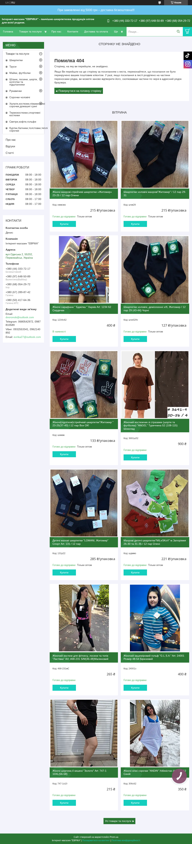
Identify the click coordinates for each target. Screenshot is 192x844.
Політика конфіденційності (126, 840)
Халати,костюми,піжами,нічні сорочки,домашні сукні (26, 105)
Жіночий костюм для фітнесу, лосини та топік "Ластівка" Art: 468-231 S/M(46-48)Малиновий (80, 657)
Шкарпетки (16, 60)
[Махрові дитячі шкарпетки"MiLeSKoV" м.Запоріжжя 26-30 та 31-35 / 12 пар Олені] (155, 503)
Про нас (56, 31)
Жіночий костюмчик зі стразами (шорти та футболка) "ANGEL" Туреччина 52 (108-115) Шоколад (151, 425)
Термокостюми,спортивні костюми (24, 114)
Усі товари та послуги (118, 820)
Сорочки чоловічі (19, 97)
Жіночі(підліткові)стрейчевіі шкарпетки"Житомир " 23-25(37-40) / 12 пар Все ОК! (82, 424)
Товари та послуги (30, 31)
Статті (10, 152)
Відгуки (10, 146)
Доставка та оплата (96, 31)
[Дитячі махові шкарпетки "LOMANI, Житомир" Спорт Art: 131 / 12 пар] (84, 503)
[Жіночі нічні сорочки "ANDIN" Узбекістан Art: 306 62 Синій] (155, 733)
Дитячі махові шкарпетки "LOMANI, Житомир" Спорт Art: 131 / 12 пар (80, 542)
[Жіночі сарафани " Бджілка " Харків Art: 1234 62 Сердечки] (84, 269)
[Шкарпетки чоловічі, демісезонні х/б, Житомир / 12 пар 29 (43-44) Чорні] (155, 269)
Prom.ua (114, 837)
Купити (64, 223)
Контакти (72, 31)
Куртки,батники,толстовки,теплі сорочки (26, 129)
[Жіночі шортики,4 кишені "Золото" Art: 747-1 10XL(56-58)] (84, 733)
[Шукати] (178, 31)
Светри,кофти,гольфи (22, 121)
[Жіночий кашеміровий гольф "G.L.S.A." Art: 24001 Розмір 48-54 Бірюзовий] (155, 618)
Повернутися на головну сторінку (79, 90)
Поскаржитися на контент (96, 840)
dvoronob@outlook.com (20, 317)
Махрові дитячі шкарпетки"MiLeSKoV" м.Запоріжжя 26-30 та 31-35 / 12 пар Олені (155, 542)
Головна (8, 31)
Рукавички (15, 90)
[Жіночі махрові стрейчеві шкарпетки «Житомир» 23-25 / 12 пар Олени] (84, 154)
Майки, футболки (20, 72)
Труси (12, 66)
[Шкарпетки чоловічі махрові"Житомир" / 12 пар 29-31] (155, 154)
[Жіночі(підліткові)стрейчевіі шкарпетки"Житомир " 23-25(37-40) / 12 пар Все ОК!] (84, 384)
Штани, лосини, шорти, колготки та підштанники (23, 82)
